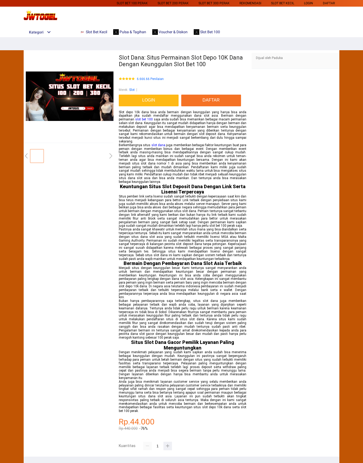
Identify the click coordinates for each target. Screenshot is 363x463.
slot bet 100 (144, 119)
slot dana (158, 145)
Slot (132, 90)
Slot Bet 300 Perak (214, 3)
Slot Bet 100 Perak (132, 3)
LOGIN (308, 3)
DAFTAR (329, 3)
